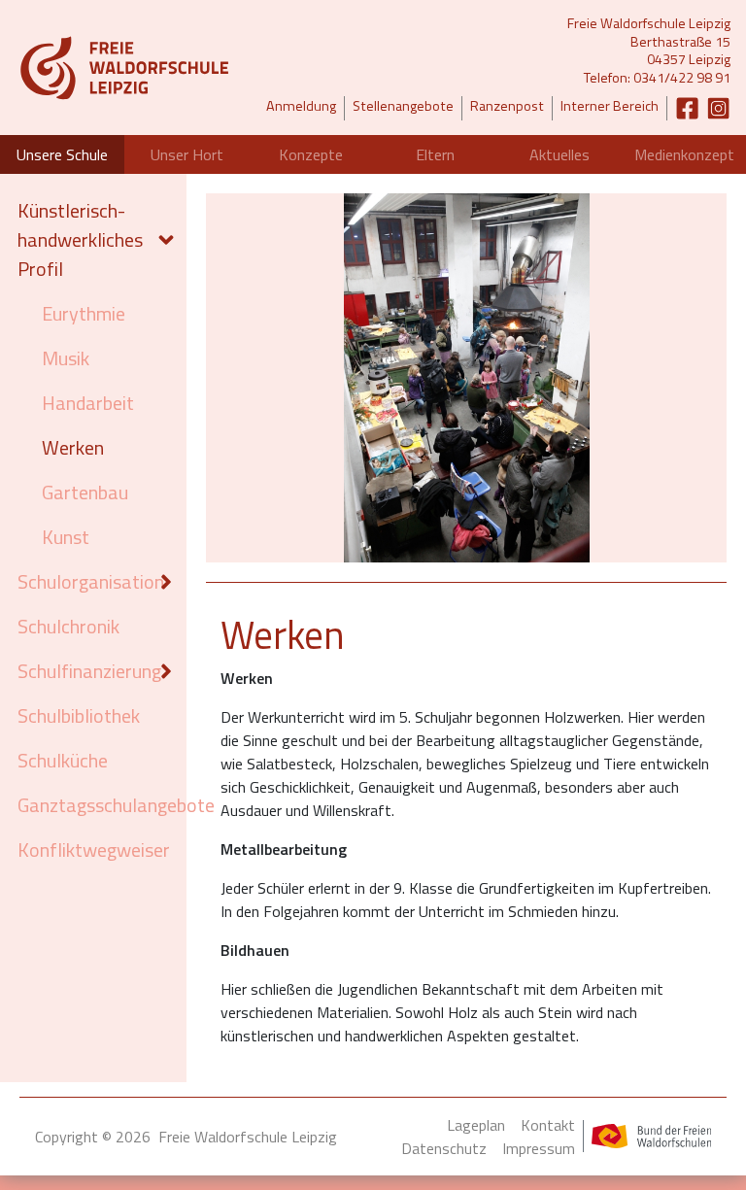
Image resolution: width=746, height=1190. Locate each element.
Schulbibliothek (78, 715)
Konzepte (311, 154)
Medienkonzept (684, 154)
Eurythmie (83, 313)
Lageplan (476, 1125)
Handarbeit (88, 403)
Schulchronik (68, 626)
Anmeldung (301, 106)
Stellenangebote (403, 106)
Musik (65, 358)
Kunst (65, 537)
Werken (73, 447)
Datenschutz (444, 1148)
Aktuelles (559, 154)
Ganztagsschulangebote (97, 805)
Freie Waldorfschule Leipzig (247, 1136)
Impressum (538, 1148)
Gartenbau (85, 492)
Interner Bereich (609, 106)
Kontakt (548, 1125)
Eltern (435, 154)
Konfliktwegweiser (93, 849)
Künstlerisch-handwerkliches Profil (80, 239)
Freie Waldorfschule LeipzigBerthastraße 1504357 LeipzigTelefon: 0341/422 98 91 (648, 51)
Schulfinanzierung (83, 671)
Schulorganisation (83, 581)
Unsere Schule (62, 154)
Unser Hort (187, 154)
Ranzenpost (507, 106)
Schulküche (62, 760)
